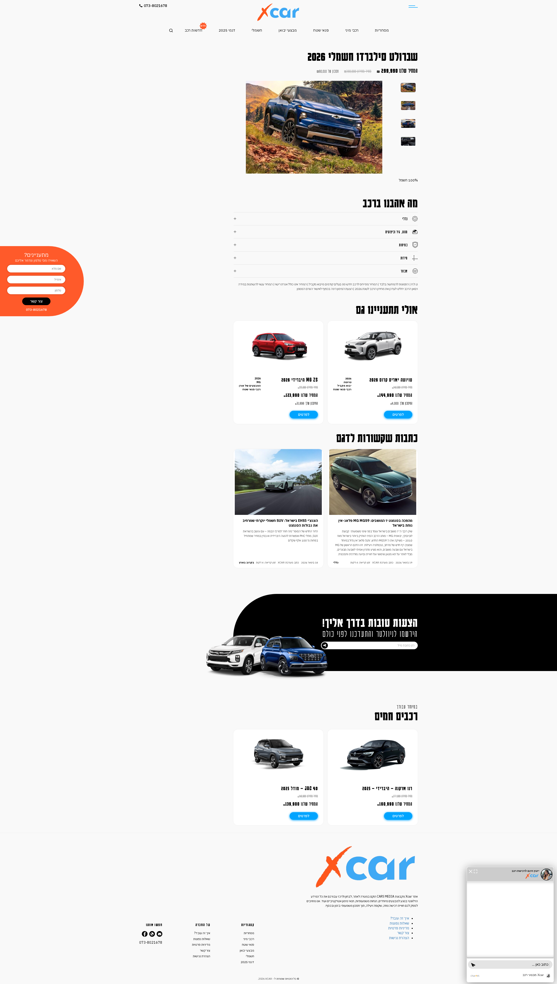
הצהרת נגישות (399, 938)
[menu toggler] (413, 6)
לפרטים (398, 414)
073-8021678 (155, 5)
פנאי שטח (321, 30)
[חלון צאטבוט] (510, 924)
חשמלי (257, 30)
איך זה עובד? (399, 918)
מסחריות (382, 30)
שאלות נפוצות (399, 923)
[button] (470, 871)
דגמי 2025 (227, 30)
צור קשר (403, 933)
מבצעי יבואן (287, 30)
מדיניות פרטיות (398, 928)
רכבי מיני (352, 30)
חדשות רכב (193, 30)
